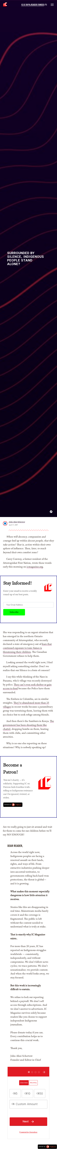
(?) (45, 4)
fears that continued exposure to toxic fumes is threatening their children (27, 648)
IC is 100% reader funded (32, 4)
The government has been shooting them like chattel (28, 725)
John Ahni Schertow (17, 522)
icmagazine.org (35, 566)
